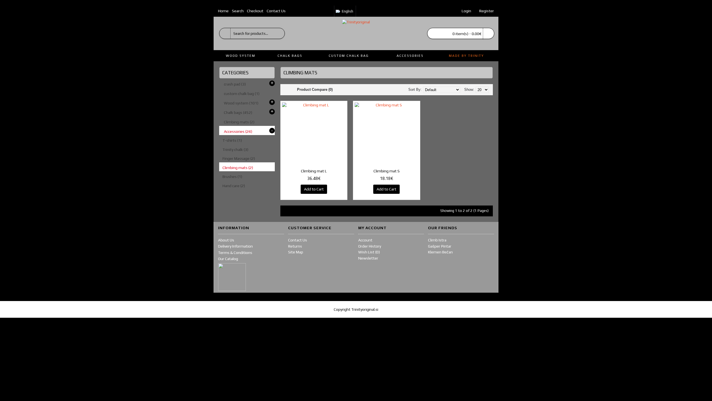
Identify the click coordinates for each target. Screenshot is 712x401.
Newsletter (368, 258)
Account (365, 240)
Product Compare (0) (315, 89)
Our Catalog (228, 258)
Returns (295, 246)
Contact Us (297, 240)
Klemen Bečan (440, 252)
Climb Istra (437, 240)
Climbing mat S (387, 171)
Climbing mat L (314, 171)
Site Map (295, 252)
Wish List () (369, 252)
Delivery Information (235, 246)
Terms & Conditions (235, 252)
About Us (226, 240)
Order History (369, 246)
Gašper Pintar (439, 246)
